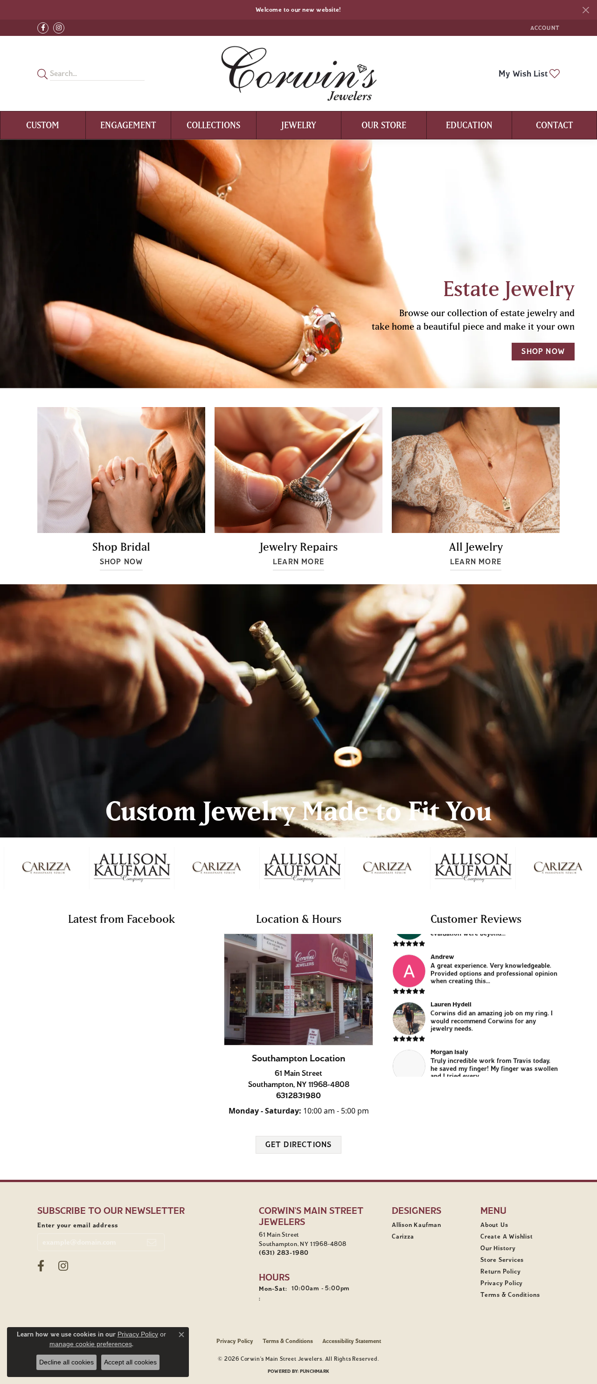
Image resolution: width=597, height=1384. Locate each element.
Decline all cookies (66, 1362)
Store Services (502, 1260)
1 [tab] (293, 374)
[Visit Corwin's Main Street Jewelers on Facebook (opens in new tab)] (43, 28)
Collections (213, 125)
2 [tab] (303, 374)
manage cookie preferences (90, 1344)
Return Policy (500, 1271)
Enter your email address (77, 1225)
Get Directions (298, 1145)
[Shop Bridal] (121, 470)
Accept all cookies (130, 1362)
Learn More (298, 562)
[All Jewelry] (476, 470)
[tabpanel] (298, 263)
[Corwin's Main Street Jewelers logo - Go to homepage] (298, 73)
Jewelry (298, 125)
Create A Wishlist (506, 1236)
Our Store (383, 125)
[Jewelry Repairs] (298, 470)
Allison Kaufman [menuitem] (416, 1225)
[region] (298, 868)
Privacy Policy (501, 1283)
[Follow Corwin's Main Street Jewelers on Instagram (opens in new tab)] (58, 28)
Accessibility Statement (351, 1341)
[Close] (585, 10)
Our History (498, 1248)
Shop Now (121, 562)
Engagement (128, 125)
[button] (544, 28)
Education (469, 125)
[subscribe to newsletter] (151, 1242)
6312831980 (298, 1096)
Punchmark (314, 1371)
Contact (554, 125)
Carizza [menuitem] (403, 1236)
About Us (494, 1225)
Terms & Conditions (510, 1295)
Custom (42, 125)
